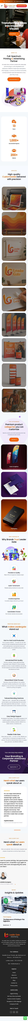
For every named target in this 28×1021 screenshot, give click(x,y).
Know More (13, 34)
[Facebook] (14, 1012)
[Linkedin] (17, 1012)
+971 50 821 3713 (17, 957)
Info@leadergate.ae (15, 963)
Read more (6, 925)
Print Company (7, 917)
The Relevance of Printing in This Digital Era (13, 920)
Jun (6, 900)
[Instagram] (11, 1012)
